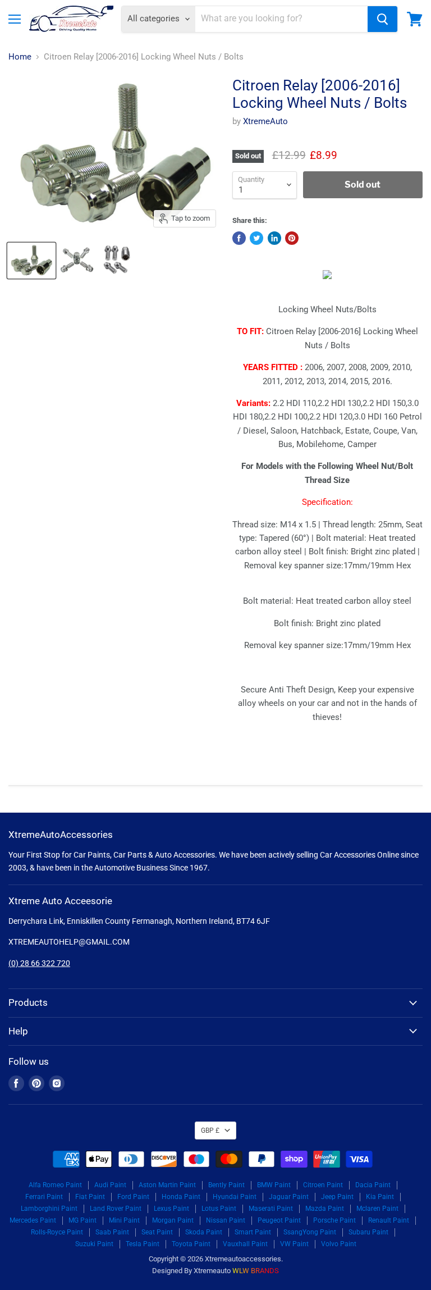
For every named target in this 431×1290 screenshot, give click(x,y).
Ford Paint (133, 1197)
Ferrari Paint (44, 1197)
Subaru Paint (368, 1232)
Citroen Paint (323, 1185)
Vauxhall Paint (245, 1244)
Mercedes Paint (33, 1220)
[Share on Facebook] (239, 238)
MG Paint (82, 1220)
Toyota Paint (191, 1244)
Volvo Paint (338, 1244)
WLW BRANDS (255, 1270)
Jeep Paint (337, 1197)
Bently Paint (226, 1185)
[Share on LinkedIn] (274, 238)
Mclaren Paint (377, 1208)
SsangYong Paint (309, 1232)
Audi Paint (110, 1185)
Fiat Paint (90, 1197)
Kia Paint (380, 1197)
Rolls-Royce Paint (57, 1232)
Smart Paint (253, 1232)
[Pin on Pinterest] (292, 238)
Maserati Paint (271, 1208)
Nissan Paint (225, 1220)
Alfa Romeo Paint (55, 1185)
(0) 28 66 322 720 (39, 963)
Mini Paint (124, 1220)
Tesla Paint (142, 1244)
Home (19, 57)
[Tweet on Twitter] (256, 238)
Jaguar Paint (289, 1197)
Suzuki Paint (94, 1244)
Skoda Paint (203, 1232)
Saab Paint (112, 1232)
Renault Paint (388, 1220)
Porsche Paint (334, 1220)
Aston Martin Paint (167, 1185)
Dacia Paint (373, 1185)
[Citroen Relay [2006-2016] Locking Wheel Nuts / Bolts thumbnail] (31, 261)
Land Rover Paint (115, 1208)
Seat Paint (157, 1232)
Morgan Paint (173, 1220)
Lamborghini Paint (49, 1208)
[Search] (382, 19)
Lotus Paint (218, 1208)
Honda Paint (181, 1197)
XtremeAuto (265, 121)
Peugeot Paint (279, 1220)
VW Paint (294, 1244)
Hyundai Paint (234, 1197)
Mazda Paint (324, 1208)
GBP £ (210, 1130)
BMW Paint (274, 1185)
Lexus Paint (171, 1208)
